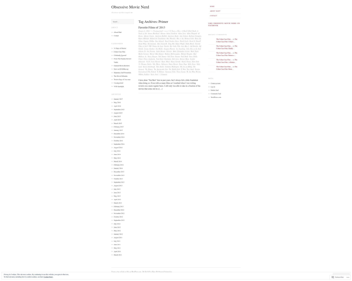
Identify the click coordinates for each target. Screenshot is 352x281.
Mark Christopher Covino (181, 51)
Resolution (167, 59)
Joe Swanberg (180, 49)
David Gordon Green (172, 41)
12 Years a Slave (175, 31)
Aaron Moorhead (153, 33)
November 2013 (119, 175)
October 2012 (118, 217)
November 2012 (119, 213)
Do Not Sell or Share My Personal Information (157, 272)
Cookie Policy (48, 277)
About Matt (215, 11)
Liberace (169, 51)
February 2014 (118, 165)
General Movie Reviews (122, 65)
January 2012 (118, 234)
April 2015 (117, 120)
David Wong (142, 44)
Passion (177, 56)
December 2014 (119, 133)
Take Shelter (160, 67)
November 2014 (119, 137)
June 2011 (117, 244)
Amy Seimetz (184, 36)
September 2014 (119, 144)
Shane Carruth (175, 61)
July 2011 (117, 241)
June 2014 (117, 154)
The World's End (174, 69)
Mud (194, 54)
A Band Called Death (189, 31)
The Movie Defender (120, 76)
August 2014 (118, 147)
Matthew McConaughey (172, 54)
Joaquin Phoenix (169, 49)
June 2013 (117, 192)
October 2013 (118, 179)
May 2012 (117, 230)
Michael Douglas (186, 54)
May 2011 (117, 248)
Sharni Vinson (186, 61)
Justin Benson (160, 51)
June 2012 (117, 227)
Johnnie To (142, 51)
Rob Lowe (175, 59)
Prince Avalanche (149, 59)
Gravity (166, 46)
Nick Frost (170, 56)
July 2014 (117, 151)
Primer (140, 59)
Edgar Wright (180, 44)
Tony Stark (190, 69)
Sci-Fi (148, 61)
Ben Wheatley (171, 38)
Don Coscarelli (162, 44)
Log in (213, 87)
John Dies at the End (193, 49)
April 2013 (117, 199)
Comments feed (216, 93)
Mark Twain (194, 51)
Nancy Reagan (152, 56)
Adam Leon (182, 33)
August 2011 (118, 237)
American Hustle (173, 36)
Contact (213, 16)
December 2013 (119, 172)
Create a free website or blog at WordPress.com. (126, 272)
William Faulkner (143, 74)
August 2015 (118, 113)
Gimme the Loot (157, 46)
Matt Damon (159, 54)
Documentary (152, 44)
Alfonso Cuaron (149, 36)
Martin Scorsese (143, 54)
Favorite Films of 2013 (151, 27)
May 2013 (117, 196)
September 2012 (119, 220)
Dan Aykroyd (159, 41)
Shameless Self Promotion (122, 72)
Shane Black (165, 61)
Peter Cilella (193, 56)
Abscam (162, 33)
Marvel (152, 54)
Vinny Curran (181, 72)
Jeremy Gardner (149, 49)
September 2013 (119, 182)
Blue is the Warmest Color (185, 38)
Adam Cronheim (172, 33)
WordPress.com (216, 97)
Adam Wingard (192, 33)
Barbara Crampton (195, 36)
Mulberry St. (142, 56)
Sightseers (164, 64)
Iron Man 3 (185, 46)
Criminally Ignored (120, 55)
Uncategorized (158, 31)
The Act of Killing (186, 67)
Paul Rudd (184, 56)
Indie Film (176, 46)
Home (212, 6)
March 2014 (118, 161)
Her (171, 46)
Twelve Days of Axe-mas (122, 79)
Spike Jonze (192, 64)
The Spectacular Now (161, 69)
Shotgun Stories (146, 64)
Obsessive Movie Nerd (130, 6)
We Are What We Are (194, 72)
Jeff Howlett (194, 46)
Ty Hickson (160, 72)
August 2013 (118, 185)
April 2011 (117, 251)
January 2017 (118, 99)
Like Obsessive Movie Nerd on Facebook (224, 24)
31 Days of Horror (120, 48)
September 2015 (119, 109)
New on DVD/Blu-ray (121, 69)
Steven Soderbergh (149, 67)
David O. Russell (195, 41)
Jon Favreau (151, 51)
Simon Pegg (183, 64)
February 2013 (118, 206)
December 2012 (119, 210)
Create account (215, 83)
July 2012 (117, 224)
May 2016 (117, 102)
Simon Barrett (173, 64)
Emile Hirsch (190, 44)
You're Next (154, 74)
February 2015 (118, 127)
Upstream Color (170, 72)
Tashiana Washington (172, 67)
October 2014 (118, 140)
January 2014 (118, 168)
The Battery (149, 69)
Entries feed (214, 90)
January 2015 (118, 130)
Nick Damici (162, 56)
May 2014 (117, 158)
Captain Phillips (149, 41)
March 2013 (118, 203)
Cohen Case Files (119, 52)
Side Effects (156, 64)
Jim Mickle (159, 49)
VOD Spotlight (119, 86)
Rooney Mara (184, 59)
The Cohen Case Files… (224, 39)
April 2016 (117, 106)
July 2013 (117, 189)
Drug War (171, 44)
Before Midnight (143, 38)
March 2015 (118, 123)
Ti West (183, 69)
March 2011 (118, 255)
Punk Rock (159, 59)
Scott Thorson (155, 61)
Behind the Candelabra (158, 38)
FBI (150, 46)
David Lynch (184, 41)
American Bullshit (161, 36)
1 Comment (163, 74)
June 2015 (117, 116)
